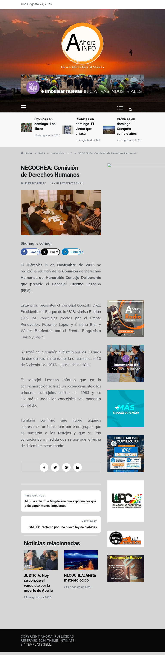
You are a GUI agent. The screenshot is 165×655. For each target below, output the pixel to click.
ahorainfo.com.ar (35, 182)
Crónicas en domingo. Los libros (44, 124)
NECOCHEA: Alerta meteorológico (80, 577)
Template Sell (38, 644)
